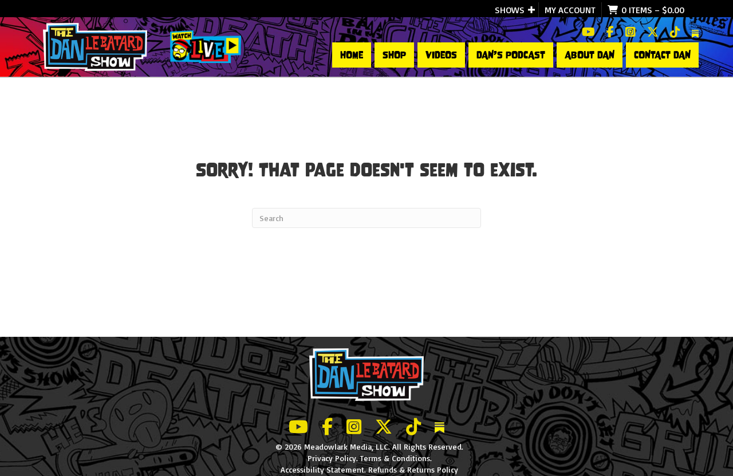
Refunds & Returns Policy (413, 469)
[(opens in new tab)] (205, 46)
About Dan (589, 55)
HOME (351, 55)
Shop (394, 55)
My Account (570, 9)
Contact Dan (662, 55)
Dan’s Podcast (510, 55)
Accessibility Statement (322, 469)
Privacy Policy (332, 458)
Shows (510, 9)
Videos (441, 55)
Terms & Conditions (395, 458)
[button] (531, 9)
